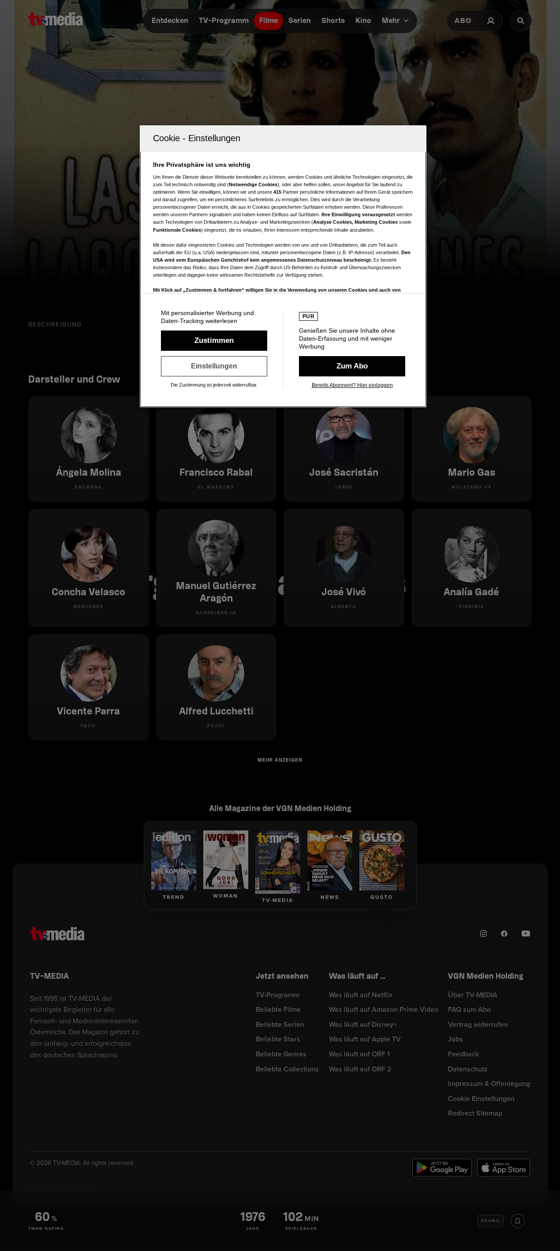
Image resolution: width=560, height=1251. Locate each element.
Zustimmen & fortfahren (214, 341)
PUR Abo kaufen (352, 366)
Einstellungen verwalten (214, 366)
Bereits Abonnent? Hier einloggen (352, 385)
